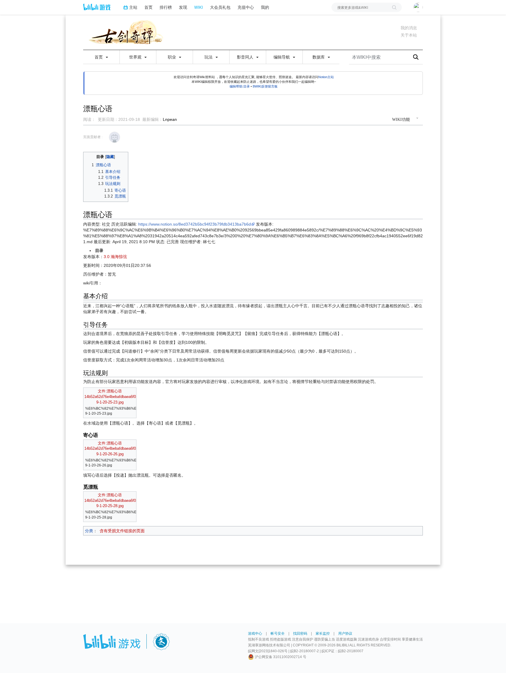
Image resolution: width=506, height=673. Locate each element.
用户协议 (345, 633)
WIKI (198, 7)
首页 (148, 7)
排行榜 (166, 7)
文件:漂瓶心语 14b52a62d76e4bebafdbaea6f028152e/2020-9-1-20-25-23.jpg (121, 396)
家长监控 (323, 633)
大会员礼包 (220, 7)
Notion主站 (326, 77)
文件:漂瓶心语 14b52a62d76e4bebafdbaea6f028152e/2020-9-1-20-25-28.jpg (121, 500)
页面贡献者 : (92, 137)
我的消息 (409, 27)
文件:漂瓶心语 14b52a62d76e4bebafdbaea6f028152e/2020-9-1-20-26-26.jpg (121, 448)
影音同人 (245, 57)
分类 (89, 530)
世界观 (136, 57)
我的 (265, 7)
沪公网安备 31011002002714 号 (280, 657)
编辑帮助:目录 (240, 86)
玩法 (209, 57)
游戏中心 (255, 633)
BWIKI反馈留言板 (265, 86)
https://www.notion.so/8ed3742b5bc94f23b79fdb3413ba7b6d (194, 224)
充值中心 (245, 7)
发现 (183, 7)
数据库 (319, 57)
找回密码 (300, 633)
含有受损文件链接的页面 (122, 530)
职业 (172, 57)
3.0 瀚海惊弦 (115, 256)
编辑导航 (282, 57)
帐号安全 (278, 633)
